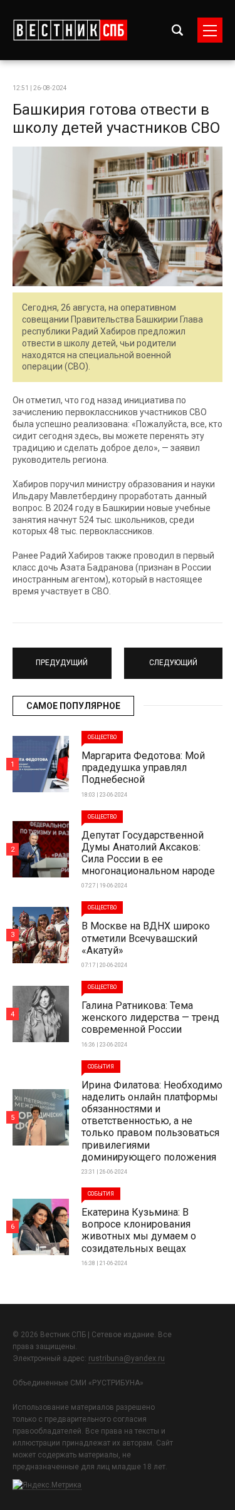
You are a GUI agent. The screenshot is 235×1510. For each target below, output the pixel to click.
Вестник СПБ (70, 30)
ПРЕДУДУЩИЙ (62, 658)
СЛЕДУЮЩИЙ (173, 658)
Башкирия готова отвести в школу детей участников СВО (116, 119)
